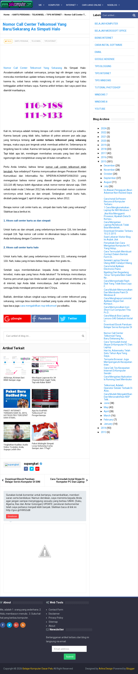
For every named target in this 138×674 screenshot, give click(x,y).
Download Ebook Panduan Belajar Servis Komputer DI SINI (22, 480)
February (109, 419)
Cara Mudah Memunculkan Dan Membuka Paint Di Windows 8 (118, 292)
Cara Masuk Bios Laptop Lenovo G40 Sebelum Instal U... (118, 318)
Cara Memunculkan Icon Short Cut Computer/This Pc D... (117, 310)
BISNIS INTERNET (104, 37)
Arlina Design (106, 668)
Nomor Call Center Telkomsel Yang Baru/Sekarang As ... (115, 336)
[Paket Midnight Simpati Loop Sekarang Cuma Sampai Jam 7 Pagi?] (45, 431)
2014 (104, 428)
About (52, 626)
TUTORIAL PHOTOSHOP (107, 87)
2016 (104, 157)
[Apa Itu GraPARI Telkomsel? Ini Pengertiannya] (45, 398)
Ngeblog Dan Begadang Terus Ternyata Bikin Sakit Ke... (117, 275)
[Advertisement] (27, 53)
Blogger (130, 668)
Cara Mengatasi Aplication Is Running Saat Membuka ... (118, 379)
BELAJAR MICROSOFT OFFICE (111, 30)
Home (7, 15)
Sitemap (53, 621)
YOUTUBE (100, 108)
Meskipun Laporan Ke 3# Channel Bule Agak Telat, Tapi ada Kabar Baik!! (44, 380)
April (106, 411)
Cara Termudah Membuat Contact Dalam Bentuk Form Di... (117, 254)
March (107, 415)
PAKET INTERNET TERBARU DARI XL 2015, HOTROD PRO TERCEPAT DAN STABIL (16, 414)
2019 (104, 145)
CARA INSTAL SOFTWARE (108, 45)
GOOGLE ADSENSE (105, 59)
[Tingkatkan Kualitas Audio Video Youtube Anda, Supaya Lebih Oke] (17, 432)
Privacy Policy (56, 617)
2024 (104, 128)
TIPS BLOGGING (103, 66)
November (109, 169)
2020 (104, 140)
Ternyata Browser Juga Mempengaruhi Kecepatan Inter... (118, 362)
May (106, 407)
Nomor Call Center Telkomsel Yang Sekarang (33, 67)
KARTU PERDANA (21, 15)
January (108, 423)
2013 (104, 432)
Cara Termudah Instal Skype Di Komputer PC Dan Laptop (67, 480)
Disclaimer (54, 613)
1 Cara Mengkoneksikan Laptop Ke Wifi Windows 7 (117, 208)
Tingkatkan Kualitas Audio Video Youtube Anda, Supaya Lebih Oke (16, 447)
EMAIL (98, 52)
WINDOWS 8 (101, 101)
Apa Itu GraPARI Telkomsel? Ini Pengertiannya (39, 413)
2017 (104, 153)
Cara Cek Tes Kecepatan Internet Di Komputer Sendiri (117, 371)
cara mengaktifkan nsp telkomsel (38, 305)
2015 (104, 161)
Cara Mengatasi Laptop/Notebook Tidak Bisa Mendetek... (116, 225)
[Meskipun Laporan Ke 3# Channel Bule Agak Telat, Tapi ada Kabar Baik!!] (45, 365)
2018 (104, 149)
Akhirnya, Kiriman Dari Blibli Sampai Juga (14, 379)
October (108, 173)
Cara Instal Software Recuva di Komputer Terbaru (115, 201)
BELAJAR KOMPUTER (106, 23)
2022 (104, 132)
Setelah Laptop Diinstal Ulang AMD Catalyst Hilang (118, 261)
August (108, 182)
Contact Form (56, 609)
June (107, 403)
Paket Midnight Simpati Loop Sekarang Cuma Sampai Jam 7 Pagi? (43, 446)
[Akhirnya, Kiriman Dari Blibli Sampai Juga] (17, 365)
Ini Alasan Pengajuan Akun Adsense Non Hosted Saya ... (118, 193)
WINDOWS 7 (101, 94)
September (110, 178)
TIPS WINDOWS (103, 80)
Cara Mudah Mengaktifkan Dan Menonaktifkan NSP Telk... (118, 397)
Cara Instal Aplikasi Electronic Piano (114, 267)
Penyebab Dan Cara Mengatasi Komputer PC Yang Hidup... (117, 246)
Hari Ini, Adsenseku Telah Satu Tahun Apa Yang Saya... (117, 353)
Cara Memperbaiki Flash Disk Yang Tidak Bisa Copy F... (118, 284)
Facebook (45, 318)
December (109, 165)
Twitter (72, 318)
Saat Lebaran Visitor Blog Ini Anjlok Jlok (117, 238)
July (106, 186)
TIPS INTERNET (54, 15)
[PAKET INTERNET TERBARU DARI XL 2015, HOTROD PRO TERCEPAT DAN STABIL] (17, 398)
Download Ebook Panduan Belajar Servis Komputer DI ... (118, 327)
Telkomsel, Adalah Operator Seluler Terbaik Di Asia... (118, 388)
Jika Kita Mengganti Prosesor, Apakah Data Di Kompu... (117, 216)
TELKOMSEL (38, 15)
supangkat (31, 463)
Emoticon (12, 516)
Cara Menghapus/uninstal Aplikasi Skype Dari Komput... (117, 301)
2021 (104, 136)
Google (17, 318)
